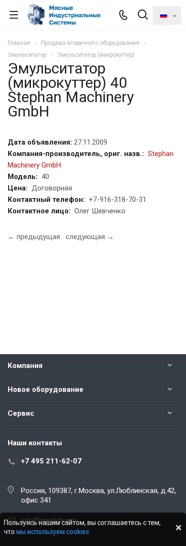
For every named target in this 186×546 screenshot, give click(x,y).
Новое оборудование (45, 389)
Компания (25, 365)
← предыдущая (34, 236)
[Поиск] (143, 15)
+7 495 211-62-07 (51, 461)
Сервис (21, 413)
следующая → (90, 236)
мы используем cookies (52, 532)
